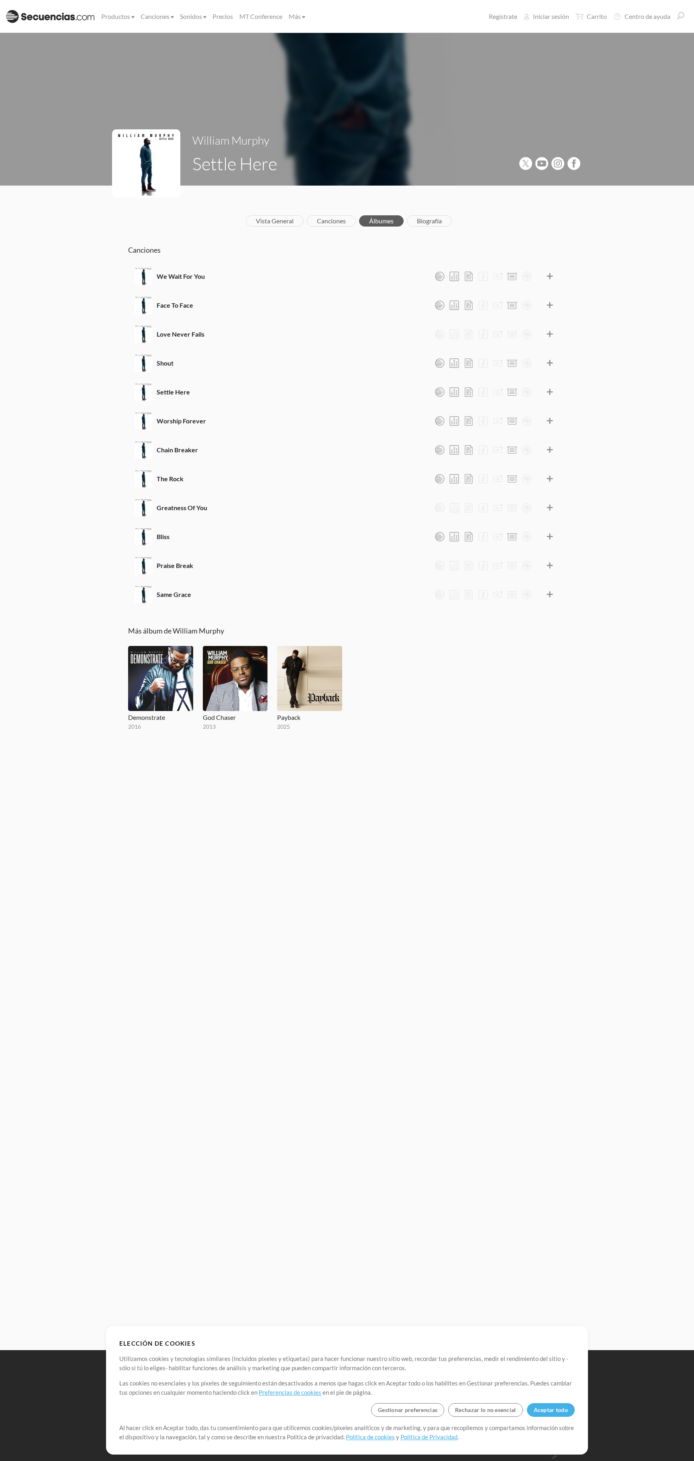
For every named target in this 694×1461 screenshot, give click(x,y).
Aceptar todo (551, 1409)
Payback (288, 717)
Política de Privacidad (428, 1437)
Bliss (163, 536)
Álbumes (381, 221)
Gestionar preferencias (407, 1409)
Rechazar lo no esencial (485, 1409)
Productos (115, 16)
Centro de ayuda (647, 16)
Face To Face (175, 305)
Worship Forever (181, 421)
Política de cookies (370, 1437)
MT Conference (260, 16)
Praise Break (175, 565)
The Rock (170, 478)
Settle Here (173, 392)
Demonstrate (146, 717)
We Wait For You (181, 276)
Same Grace (174, 594)
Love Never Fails (180, 334)
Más (295, 16)
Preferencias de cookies (290, 1392)
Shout (165, 363)
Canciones (155, 16)
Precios (222, 16)
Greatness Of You (182, 507)
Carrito (597, 16)
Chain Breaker (177, 450)
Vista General (275, 221)
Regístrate (503, 16)
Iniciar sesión (551, 16)
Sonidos (191, 16)
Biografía (429, 221)
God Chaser (219, 717)
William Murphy (230, 140)
